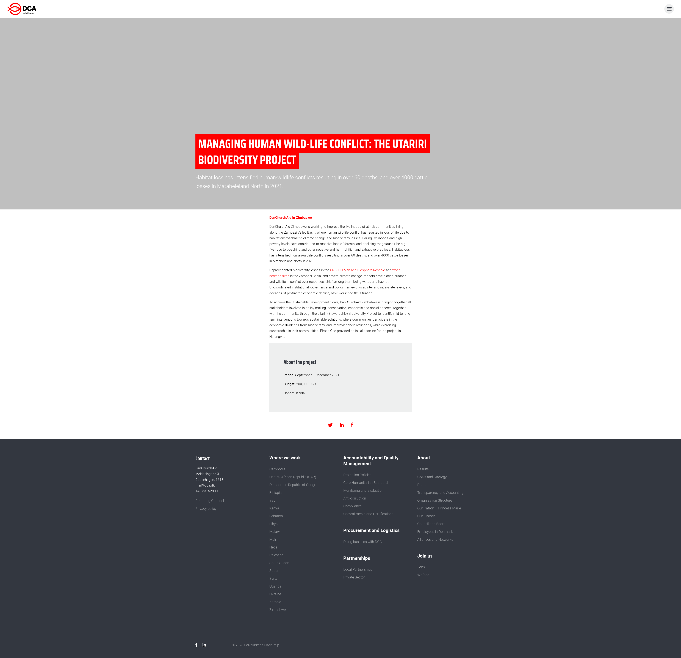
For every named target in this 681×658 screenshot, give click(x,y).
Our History (426, 516)
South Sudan (279, 563)
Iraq (272, 500)
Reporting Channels (210, 501)
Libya (273, 524)
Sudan (274, 571)
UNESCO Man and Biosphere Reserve (357, 270)
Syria (273, 578)
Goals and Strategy (432, 477)
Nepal (273, 547)
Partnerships (356, 558)
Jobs (421, 567)
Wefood (423, 575)
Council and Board (431, 524)
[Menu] (669, 9)
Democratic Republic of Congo (292, 485)
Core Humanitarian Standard (365, 482)
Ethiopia (275, 492)
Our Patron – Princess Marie (439, 508)
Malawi (274, 531)
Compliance (352, 506)
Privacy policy (206, 508)
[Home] (22, 9)
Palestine (276, 555)
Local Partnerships (357, 569)
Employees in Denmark (435, 531)
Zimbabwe (277, 610)
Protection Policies (357, 475)
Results (423, 469)
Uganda (275, 586)
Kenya (274, 508)
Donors (422, 485)
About (423, 457)
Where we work (285, 457)
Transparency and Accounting (440, 492)
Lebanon (276, 516)
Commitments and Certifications (368, 514)
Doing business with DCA (362, 542)
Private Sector (354, 577)
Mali (272, 539)
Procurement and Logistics (371, 530)
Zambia (275, 602)
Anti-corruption (354, 498)
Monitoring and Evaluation (363, 490)
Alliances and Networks (435, 539)
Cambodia (277, 469)
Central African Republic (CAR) (292, 477)
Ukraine (275, 594)
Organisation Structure (434, 500)
